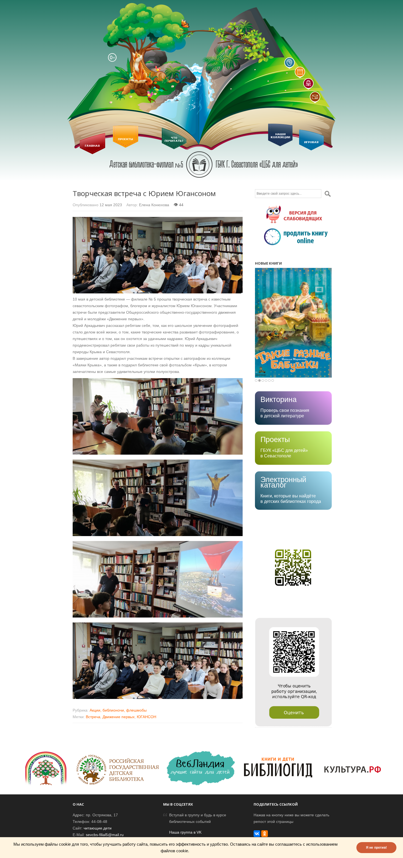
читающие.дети (98, 828)
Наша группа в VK (185, 832)
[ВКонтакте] (257, 833)
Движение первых (119, 717)
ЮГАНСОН (146, 717)
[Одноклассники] (264, 833)
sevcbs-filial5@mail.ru (105, 834)
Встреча (93, 717)
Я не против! (376, 847)
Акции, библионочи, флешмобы (118, 710)
